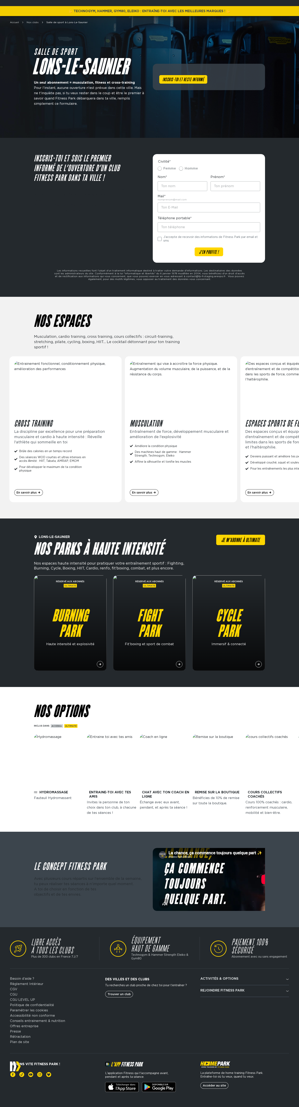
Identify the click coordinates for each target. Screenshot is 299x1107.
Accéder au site (214, 1085)
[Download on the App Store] (122, 1087)
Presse (15, 1031)
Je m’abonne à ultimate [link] (240, 540)
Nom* (162, 177)
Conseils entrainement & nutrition (37, 1021)
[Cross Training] (65, 429)
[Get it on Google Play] (159, 1087)
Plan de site (19, 1042)
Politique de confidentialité (32, 1005)
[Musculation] (181, 429)
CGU (13, 994)
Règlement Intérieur (26, 984)
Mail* (162, 196)
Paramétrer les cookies (29, 1010)
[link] (13, 1074)
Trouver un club (119, 994)
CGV (13, 989)
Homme (191, 168)
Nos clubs (33, 22)
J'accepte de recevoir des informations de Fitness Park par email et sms (210, 238)
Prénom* (218, 177)
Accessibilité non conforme (32, 1015)
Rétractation (20, 1036)
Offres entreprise (24, 1026)
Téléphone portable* (175, 218)
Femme (169, 168)
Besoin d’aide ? (22, 978)
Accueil (14, 22)
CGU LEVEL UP (22, 999)
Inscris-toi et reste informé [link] (183, 80)
